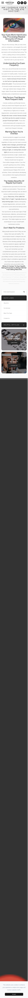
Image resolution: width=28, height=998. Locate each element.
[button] (18, 2)
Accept (14, 994)
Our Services (7, 308)
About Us (6, 303)
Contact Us (6, 318)
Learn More (14, 342)
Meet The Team (8, 313)
